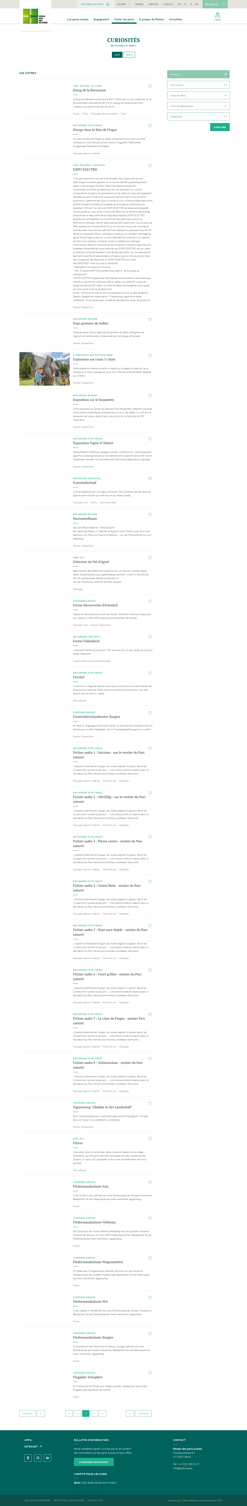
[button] (198, 85)
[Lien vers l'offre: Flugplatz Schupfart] (85, 1384)
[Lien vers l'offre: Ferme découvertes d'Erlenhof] (85, 612)
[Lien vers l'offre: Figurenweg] (85, 1114)
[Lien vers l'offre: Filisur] (85, 1154)
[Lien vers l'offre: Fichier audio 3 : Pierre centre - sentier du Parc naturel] (85, 853)
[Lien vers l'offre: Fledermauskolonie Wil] (85, 1309)
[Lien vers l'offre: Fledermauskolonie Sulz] (85, 1194)
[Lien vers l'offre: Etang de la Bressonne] (85, 99)
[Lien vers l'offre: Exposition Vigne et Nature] (85, 452)
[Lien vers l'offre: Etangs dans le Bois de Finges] (85, 139)
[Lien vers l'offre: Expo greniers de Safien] (85, 330)
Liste (117, 54)
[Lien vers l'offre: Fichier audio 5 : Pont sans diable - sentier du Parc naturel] (85, 941)
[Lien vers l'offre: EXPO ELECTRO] (85, 236)
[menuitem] (95, 4)
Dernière (143, 1413)
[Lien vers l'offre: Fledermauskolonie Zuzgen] (85, 1346)
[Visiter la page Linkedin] (47, 1458)
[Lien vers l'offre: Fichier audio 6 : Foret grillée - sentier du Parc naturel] (85, 986)
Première (27, 1413)
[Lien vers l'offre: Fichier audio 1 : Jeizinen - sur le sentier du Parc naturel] (85, 764)
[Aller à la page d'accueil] (35, 16)
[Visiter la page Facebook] (28, 1458)
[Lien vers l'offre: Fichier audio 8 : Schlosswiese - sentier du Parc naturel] (85, 1074)
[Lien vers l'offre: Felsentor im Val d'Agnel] (85, 572)
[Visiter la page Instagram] (37, 1458)
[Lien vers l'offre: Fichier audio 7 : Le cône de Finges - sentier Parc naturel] (85, 1030)
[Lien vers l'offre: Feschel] (85, 686)
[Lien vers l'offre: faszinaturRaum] (85, 529)
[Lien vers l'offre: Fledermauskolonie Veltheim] (85, 1231)
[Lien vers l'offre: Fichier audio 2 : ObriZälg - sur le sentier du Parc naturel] (85, 808)
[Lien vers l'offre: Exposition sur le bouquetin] (85, 410)
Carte (129, 54)
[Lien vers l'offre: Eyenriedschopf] (85, 490)
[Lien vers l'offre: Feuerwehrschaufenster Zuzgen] (85, 724)
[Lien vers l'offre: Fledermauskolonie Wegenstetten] (85, 1271)
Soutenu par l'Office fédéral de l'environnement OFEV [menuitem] (196, 1500)
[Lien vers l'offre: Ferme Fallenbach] (85, 648)
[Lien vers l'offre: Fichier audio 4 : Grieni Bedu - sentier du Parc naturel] (85, 897)
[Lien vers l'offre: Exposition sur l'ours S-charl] (85, 369)
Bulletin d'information (91, 1440)
